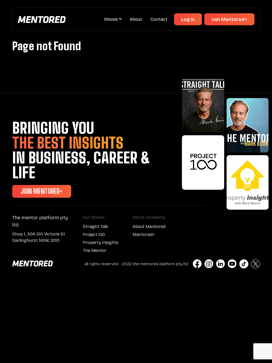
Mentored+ (144, 234)
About (136, 19)
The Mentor (94, 250)
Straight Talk (95, 226)
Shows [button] (111, 19)
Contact (159, 19)
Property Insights (100, 242)
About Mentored (149, 226)
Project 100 (94, 234)
